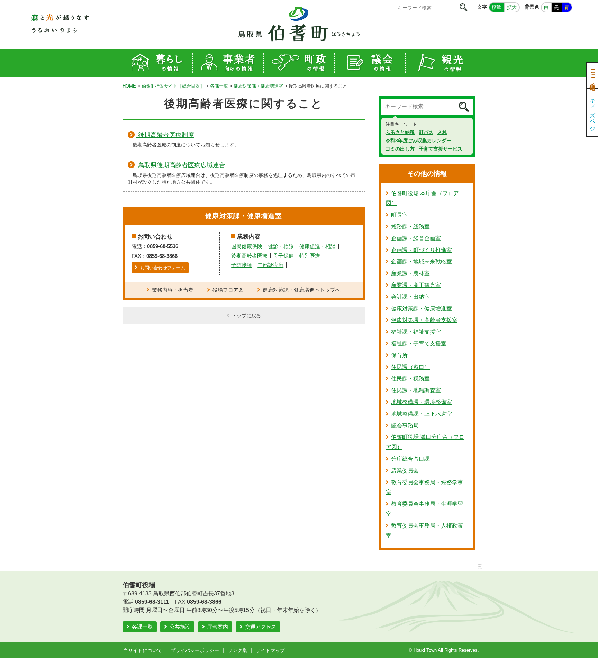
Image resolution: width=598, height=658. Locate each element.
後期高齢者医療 (249, 255)
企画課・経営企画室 (416, 238)
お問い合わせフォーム (162, 267)
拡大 (512, 7)
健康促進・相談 (317, 246)
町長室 (399, 215)
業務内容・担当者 (172, 290)
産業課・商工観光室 (416, 285)
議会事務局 (405, 426)
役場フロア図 (228, 290)
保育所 (399, 355)
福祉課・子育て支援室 (418, 343)
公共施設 (180, 627)
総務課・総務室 (410, 226)
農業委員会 (405, 471)
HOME (129, 86)
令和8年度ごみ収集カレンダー (418, 140)
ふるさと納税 (400, 132)
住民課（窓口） (410, 367)
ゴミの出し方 (400, 149)
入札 (442, 132)
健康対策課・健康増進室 (258, 86)
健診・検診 (281, 246)
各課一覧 (219, 86)
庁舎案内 (217, 627)
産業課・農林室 (410, 273)
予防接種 (241, 265)
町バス (426, 132)
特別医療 (309, 255)
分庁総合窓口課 (410, 459)
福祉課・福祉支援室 (416, 332)
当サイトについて (142, 650)
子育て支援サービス (440, 149)
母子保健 (283, 255)
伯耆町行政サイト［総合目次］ (173, 86)
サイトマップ (270, 650)
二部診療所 (270, 265)
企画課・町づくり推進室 (421, 250)
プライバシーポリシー (195, 650)
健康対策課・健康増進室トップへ (302, 290)
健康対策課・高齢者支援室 (424, 320)
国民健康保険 (246, 246)
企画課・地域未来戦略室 (421, 261)
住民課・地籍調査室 (416, 390)
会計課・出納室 (410, 297)
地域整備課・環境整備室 (421, 402)
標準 (496, 7)
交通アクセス (260, 627)
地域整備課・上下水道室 (421, 414)
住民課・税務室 (410, 378)
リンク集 (237, 650)
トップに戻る (246, 315)
